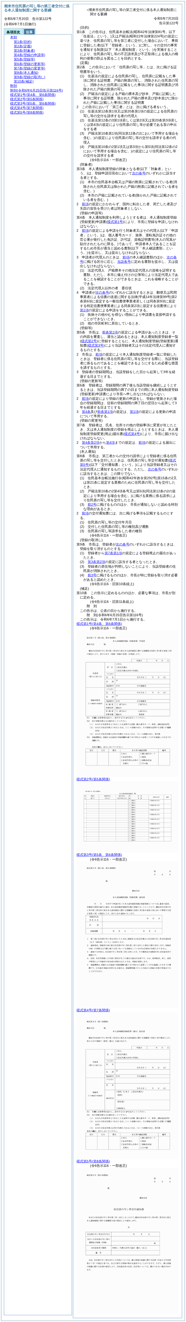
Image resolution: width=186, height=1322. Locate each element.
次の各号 (139, 173)
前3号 (92, 575)
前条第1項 (110, 332)
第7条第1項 (113, 553)
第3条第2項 (96, 562)
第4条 (86, 412)
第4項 (110, 442)
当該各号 (124, 262)
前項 (85, 204)
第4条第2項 (90, 442)
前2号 (92, 504)
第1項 (84, 310)
